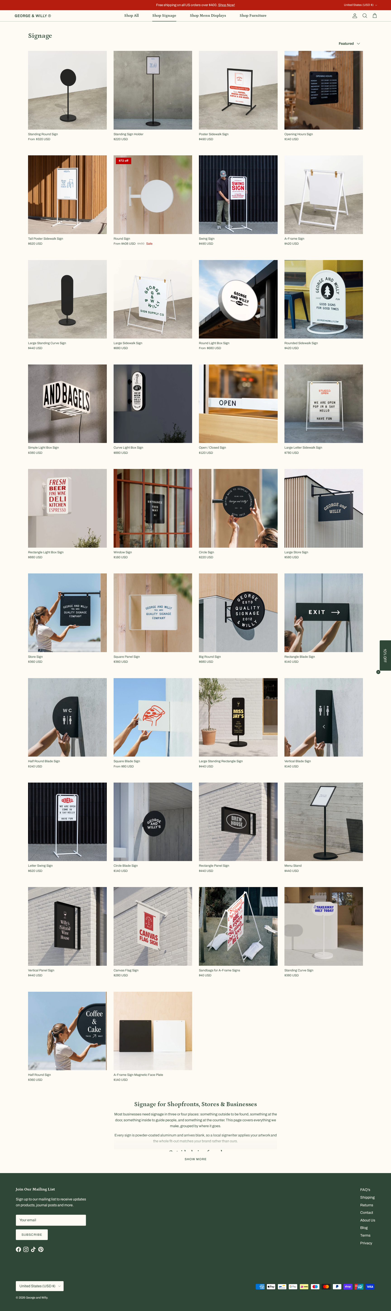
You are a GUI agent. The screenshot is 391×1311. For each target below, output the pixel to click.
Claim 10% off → (150, 677)
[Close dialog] (276, 628)
